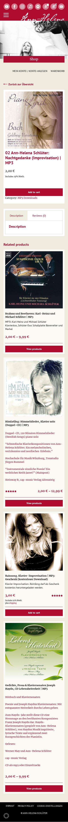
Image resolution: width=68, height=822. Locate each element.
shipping (13, 603)
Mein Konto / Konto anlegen (30, 71)
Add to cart (34, 192)
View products (34, 349)
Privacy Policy (26, 805)
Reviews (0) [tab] (39, 215)
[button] (6, 816)
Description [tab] (16, 215)
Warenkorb (58, 71)
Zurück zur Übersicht (18, 84)
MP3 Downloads (27, 197)
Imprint (10, 805)
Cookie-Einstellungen (49, 805)
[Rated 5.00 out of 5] (57, 596)
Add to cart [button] (34, 612)
